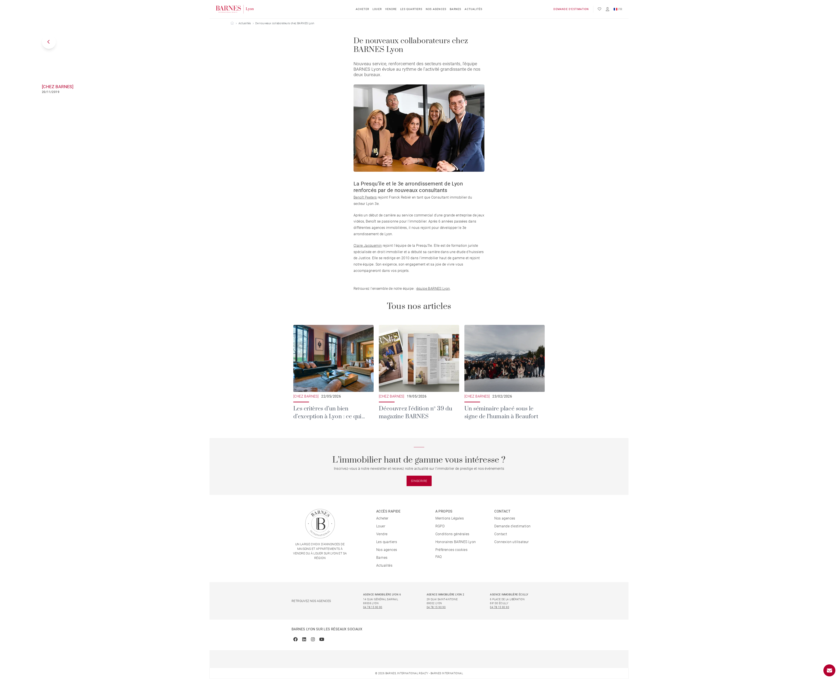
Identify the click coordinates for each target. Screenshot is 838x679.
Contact (500, 534)
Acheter (362, 9)
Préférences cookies (451, 550)
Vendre (391, 9)
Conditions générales (452, 534)
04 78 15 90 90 (372, 607)
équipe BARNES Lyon (433, 288)
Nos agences (436, 9)
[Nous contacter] (829, 670)
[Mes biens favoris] (599, 9)
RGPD (440, 526)
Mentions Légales (449, 518)
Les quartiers (411, 9)
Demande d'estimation (571, 9)
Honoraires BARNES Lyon (455, 542)
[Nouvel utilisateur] (607, 9)
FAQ (438, 557)
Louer (377, 9)
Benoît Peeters (365, 197)
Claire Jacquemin (368, 245)
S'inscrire (419, 481)
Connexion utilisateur (511, 542)
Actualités (473, 9)
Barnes (455, 9)
